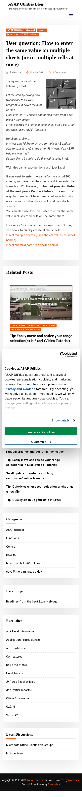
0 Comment (59, 72)
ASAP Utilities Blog (25, 4)
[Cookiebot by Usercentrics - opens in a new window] (60, 354)
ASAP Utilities (15, 30)
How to (42, 30)
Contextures (14, 656)
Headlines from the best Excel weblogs (31, 601)
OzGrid (10, 706)
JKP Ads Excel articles (20, 681)
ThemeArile (54, 784)
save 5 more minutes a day (25, 329)
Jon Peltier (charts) (19, 690)
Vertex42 (12, 715)
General (30, 30)
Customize (38, 441)
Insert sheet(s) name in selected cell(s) (32, 245)
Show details (61, 420)
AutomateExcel (16, 648)
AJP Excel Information (20, 631)
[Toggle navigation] (71, 16)
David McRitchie (16, 664)
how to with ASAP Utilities (22, 34)
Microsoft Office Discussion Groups (29, 744)
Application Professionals (23, 639)
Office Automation (18, 698)
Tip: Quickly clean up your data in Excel (33, 499)
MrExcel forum (15, 753)
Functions (12, 538)
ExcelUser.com (15, 673)
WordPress (74, 780)
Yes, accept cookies (41, 432)
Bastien (16, 72)
